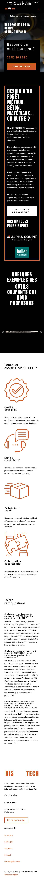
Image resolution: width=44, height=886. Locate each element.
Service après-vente (12, 861)
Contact (7, 855)
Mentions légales (11, 875)
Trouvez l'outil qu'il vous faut (20, 210)
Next (41, 332)
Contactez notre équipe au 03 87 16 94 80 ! (23, 3)
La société (8, 835)
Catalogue (8, 842)
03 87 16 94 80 (17, 57)
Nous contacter (16, 820)
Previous (2, 332)
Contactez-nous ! (21, 66)
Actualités (8, 848)
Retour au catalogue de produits (23, 16)
